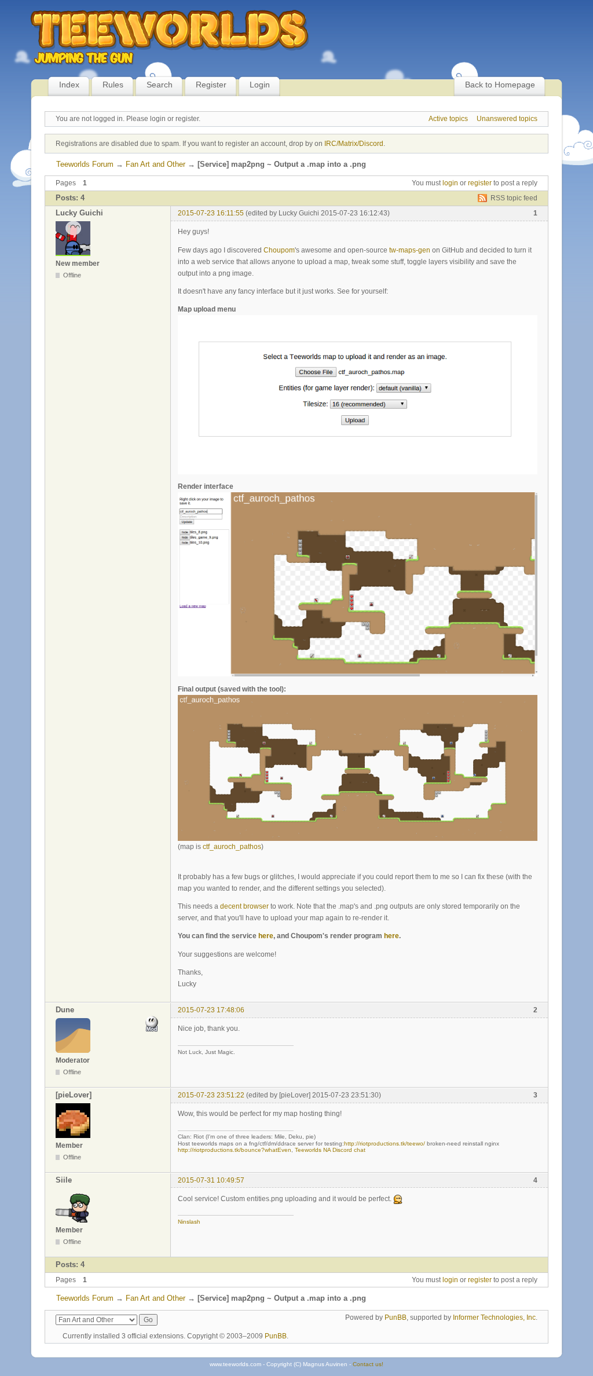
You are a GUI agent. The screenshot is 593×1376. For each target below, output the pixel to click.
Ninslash (189, 1221)
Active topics (448, 119)
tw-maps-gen (409, 250)
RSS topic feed (513, 198)
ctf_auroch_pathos (232, 847)
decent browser (244, 906)
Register (211, 84)
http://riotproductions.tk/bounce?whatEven (234, 1150)
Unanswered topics (507, 119)
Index (69, 84)
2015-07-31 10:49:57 (211, 1180)
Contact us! (368, 1364)
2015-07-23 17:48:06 (211, 1010)
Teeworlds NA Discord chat (330, 1150)
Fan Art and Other (155, 164)
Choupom (279, 250)
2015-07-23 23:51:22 (211, 1095)
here (265, 936)
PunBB (396, 1317)
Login (260, 84)
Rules (113, 84)
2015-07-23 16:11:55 (211, 213)
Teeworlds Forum (85, 164)
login (450, 183)
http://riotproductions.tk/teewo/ (384, 1143)
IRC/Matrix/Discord (353, 144)
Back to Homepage (500, 84)
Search (160, 84)
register (480, 183)
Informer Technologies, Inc (494, 1317)
